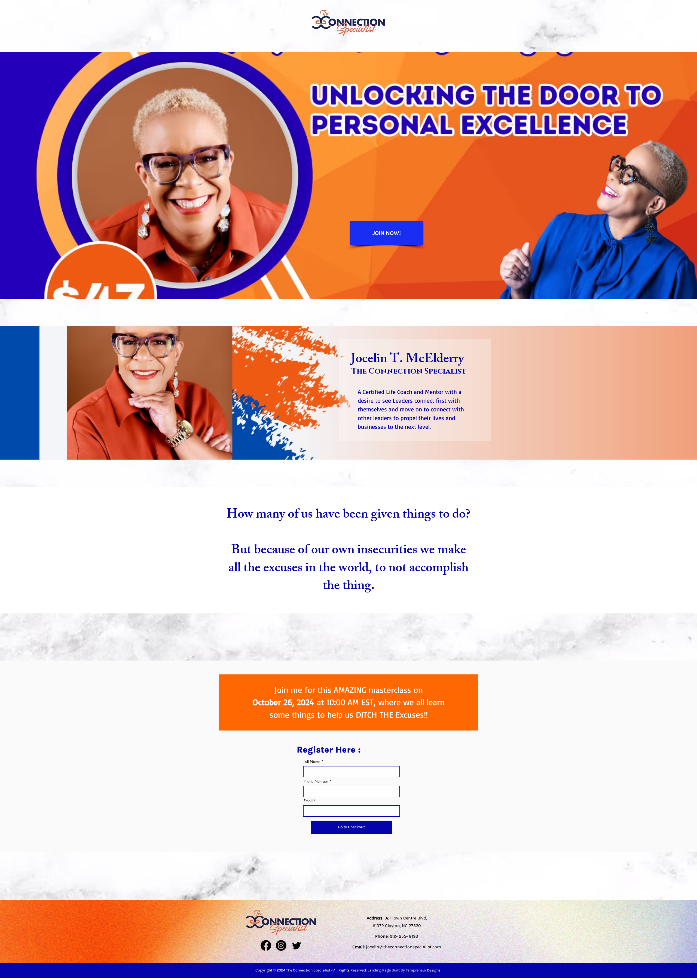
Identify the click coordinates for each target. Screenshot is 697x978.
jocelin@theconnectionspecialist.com (403, 946)
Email (308, 801)
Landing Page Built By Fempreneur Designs (404, 970)
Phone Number (316, 781)
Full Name (312, 761)
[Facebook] (266, 945)
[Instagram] (281, 945)
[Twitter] (296, 945)
